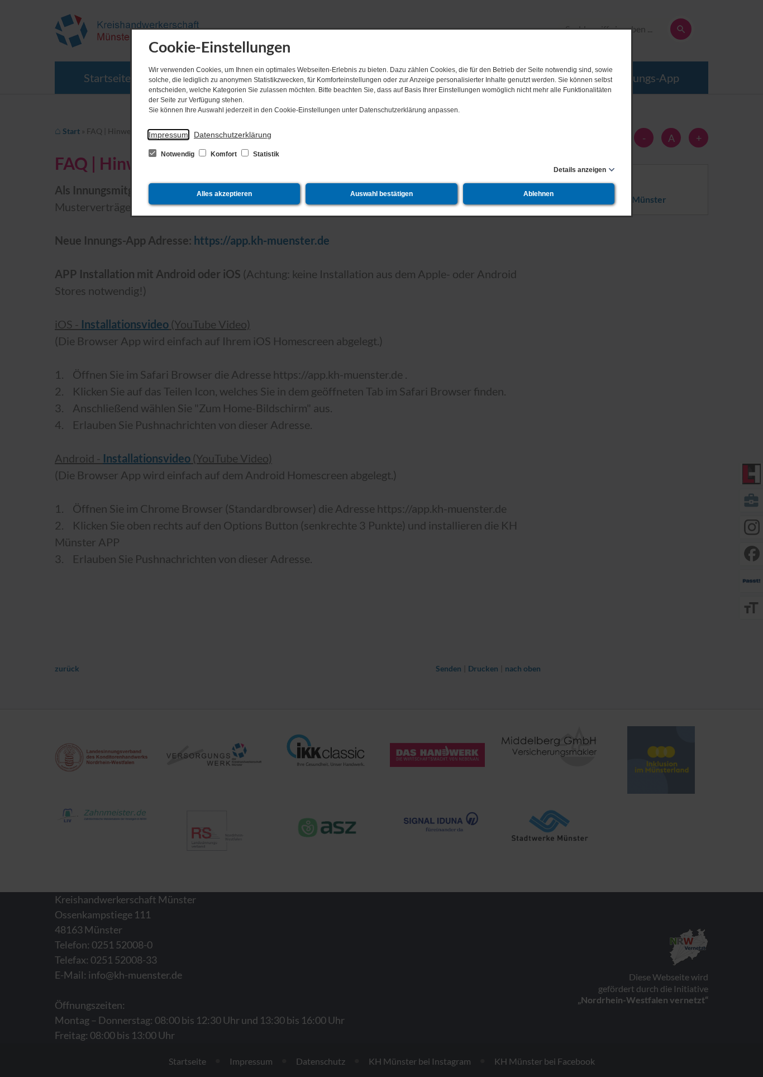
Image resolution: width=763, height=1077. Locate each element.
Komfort (224, 154)
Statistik (265, 154)
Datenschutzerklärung (232, 134)
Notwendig (177, 154)
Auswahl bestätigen (381, 194)
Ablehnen (538, 194)
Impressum (168, 134)
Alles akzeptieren (224, 194)
